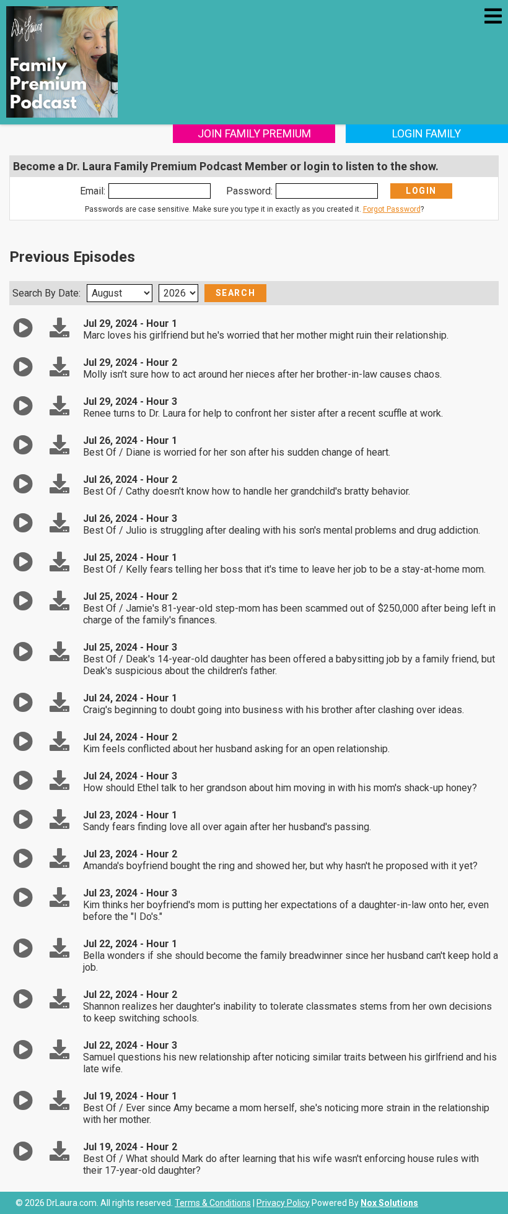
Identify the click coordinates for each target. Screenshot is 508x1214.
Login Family (426, 133)
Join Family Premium (254, 133)
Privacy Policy (283, 1203)
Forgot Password (392, 209)
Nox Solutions (389, 1203)
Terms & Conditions (213, 1203)
